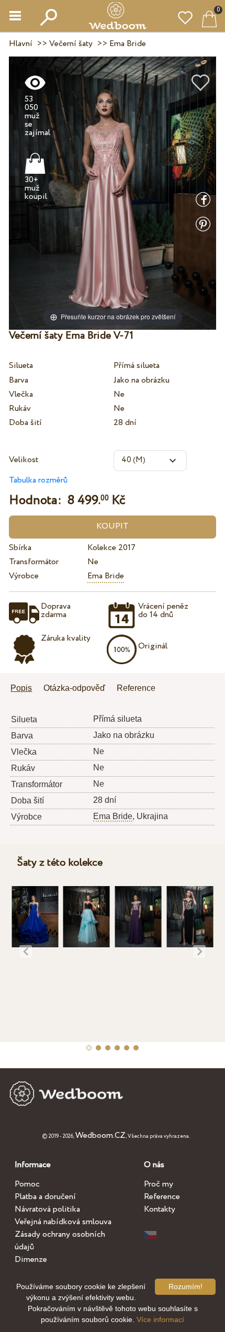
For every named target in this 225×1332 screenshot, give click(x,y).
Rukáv (20, 408)
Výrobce (24, 576)
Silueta (21, 366)
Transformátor (34, 562)
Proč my (158, 1184)
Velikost (23, 460)
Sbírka (20, 548)
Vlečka (21, 394)
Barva (18, 380)
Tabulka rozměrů (38, 480)
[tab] (24, 689)
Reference (162, 1197)
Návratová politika (47, 1209)
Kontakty (159, 1209)
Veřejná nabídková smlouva (63, 1222)
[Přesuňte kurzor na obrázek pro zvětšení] (112, 192)
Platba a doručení (45, 1197)
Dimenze (31, 1259)
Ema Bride (105, 576)
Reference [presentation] (136, 688)
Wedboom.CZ (100, 1135)
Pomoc (27, 1184)
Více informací (160, 1319)
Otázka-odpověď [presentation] (74, 688)
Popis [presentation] (21, 688)
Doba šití (25, 423)
